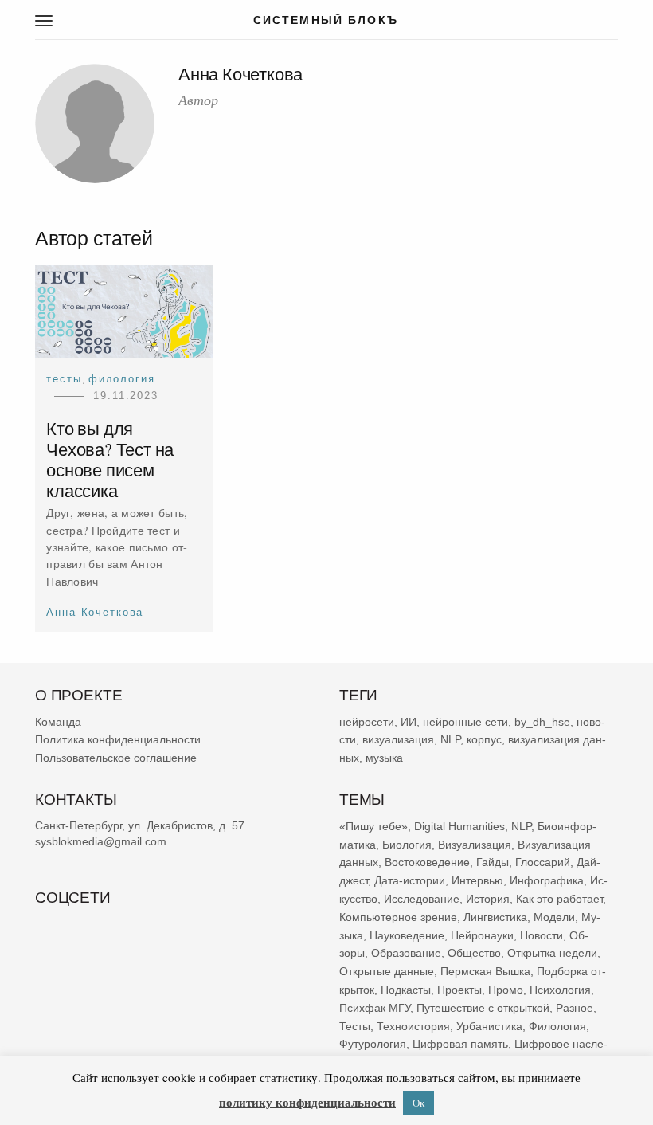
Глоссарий (542, 862)
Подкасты (406, 989)
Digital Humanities (459, 825)
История (488, 898)
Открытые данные (386, 971)
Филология (121, 379)
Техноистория (413, 1025)
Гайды (492, 862)
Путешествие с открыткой (482, 1007)
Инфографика (547, 880)
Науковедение (407, 934)
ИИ (408, 721)
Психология (560, 989)
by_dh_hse (542, 721)
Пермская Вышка (485, 971)
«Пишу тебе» (373, 825)
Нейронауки (482, 934)
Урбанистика (489, 1025)
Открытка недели (552, 953)
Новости (541, 934)
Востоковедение (427, 862)
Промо (505, 989)
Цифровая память (460, 1043)
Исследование (421, 898)
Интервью (477, 880)
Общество (474, 953)
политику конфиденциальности (307, 1102)
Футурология (372, 1043)
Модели (554, 916)
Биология (407, 843)
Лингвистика (495, 916)
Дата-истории (409, 880)
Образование (406, 953)
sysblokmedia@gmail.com (100, 841)
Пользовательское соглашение (116, 757)
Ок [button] (418, 1103)
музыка (384, 757)
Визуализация (474, 843)
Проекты (459, 989)
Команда (58, 721)
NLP (450, 739)
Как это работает (559, 898)
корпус (484, 739)
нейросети (366, 721)
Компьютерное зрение (398, 916)
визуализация (398, 739)
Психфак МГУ (374, 1007)
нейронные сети (465, 721)
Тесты (63, 379)
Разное (574, 1007)
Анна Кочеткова (94, 612)
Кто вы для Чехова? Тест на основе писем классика (110, 460)
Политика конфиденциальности (118, 739)
